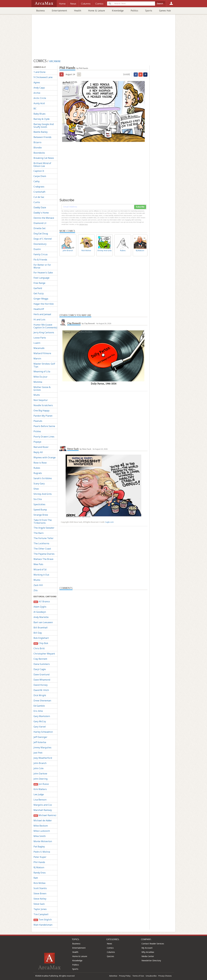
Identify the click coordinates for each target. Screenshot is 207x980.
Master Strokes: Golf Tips (44, 365)
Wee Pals (38, 564)
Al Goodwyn (40, 611)
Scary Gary (39, 483)
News (109, 943)
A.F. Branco (42, 601)
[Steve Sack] (62, 447)
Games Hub (165, 10)
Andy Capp (39, 87)
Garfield (38, 288)
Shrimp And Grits (43, 493)
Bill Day (38, 632)
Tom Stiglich (43, 919)
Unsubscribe (151, 976)
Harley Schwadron (43, 731)
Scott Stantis (40, 888)
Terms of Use (138, 976)
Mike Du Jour (40, 376)
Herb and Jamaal (42, 314)
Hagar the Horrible (44, 303)
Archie (37, 92)
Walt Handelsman (43, 924)
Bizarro (37, 142)
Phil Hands (39, 862)
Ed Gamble (39, 705)
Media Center (148, 956)
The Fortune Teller (44, 538)
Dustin (37, 249)
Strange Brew (41, 514)
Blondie (38, 147)
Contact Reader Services (153, 943)
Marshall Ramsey (43, 810)
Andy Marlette (41, 617)
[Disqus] (103, 700)
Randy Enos (40, 872)
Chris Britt (39, 648)
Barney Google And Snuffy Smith (44, 126)
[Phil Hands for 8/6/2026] (61, 74)
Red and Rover (41, 447)
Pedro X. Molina (42, 851)
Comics (110, 947)
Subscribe (140, 207)
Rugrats (38, 473)
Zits (36, 590)
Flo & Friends (40, 259)
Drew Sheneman (42, 700)
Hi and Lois (39, 319)
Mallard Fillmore (42, 353)
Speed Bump (40, 509)
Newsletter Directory (151, 960)
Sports (148, 10)
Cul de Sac (39, 197)
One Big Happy (41, 410)
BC (35, 108)
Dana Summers (42, 664)
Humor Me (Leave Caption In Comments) (45, 326)
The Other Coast (42, 548)
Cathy (37, 181)
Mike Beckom (41, 825)
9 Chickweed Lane (43, 77)
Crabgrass (39, 186)
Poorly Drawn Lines (44, 436)
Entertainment (59, 10)
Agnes (37, 82)
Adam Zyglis (40, 606)
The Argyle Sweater (44, 527)
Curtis (37, 202)
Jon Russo (41, 784)
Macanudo (39, 348)
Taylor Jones (40, 909)
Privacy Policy (125, 976)
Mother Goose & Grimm (42, 388)
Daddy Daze (40, 207)
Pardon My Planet (43, 415)
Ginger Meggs (41, 298)
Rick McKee (39, 883)
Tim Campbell (41, 914)
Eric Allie (38, 711)
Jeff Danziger (40, 737)
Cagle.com (109, 522)
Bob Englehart (41, 638)
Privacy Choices (165, 976)
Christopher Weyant (44, 653)
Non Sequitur (41, 400)
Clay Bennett (40, 658)
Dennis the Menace (44, 217)
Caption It (39, 170)
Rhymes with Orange (45, 457)
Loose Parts (40, 337)
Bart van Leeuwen (43, 622)
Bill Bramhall (41, 627)
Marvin (37, 358)
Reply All (38, 452)
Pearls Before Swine (44, 426)
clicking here (83, 224)
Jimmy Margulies (42, 747)
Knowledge (118, 10)
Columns (111, 952)
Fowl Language (41, 277)
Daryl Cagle (40, 669)
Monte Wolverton (43, 841)
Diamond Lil (40, 223)
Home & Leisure (96, 10)
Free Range (39, 283)
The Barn (39, 533)
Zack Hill (38, 585)
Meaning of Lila (42, 371)
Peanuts (38, 420)
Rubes (37, 467)
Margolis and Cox (43, 804)
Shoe (36, 488)
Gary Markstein (42, 716)
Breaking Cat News (44, 158)
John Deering (40, 778)
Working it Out (41, 574)
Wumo (37, 579)
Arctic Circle (40, 98)
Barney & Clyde (42, 118)
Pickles (37, 431)
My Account (147, 947)
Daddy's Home (41, 212)
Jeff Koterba (40, 742)
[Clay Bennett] (62, 322)
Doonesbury (40, 243)
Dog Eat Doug (41, 233)
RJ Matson (39, 867)
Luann (37, 342)
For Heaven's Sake (43, 272)
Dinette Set (39, 228)
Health (77, 10)
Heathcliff (39, 309)
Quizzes (110, 956)
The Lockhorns (41, 543)
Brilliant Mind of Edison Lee (42, 165)
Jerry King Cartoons (44, 332)
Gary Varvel (40, 726)
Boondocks (39, 152)
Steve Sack (39, 903)
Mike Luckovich (42, 830)
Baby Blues (39, 113)
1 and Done (39, 72)
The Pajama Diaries (44, 553)
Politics (134, 10)
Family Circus (41, 254)
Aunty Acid (39, 103)
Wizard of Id (40, 569)
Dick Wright (40, 695)
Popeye (37, 441)
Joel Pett (38, 752)
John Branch (40, 763)
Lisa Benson (40, 799)
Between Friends (42, 137)
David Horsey (41, 684)
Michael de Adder (43, 820)
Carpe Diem (40, 176)
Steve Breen (40, 893)
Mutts (37, 394)
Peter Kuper (40, 857)
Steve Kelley (40, 898)
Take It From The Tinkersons (43, 521)
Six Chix (38, 499)
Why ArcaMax (148, 952)
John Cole (39, 768)
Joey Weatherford (43, 757)
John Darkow (40, 773)
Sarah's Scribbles (43, 478)
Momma (38, 381)
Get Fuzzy (39, 293)
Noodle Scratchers (43, 405)
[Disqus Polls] (103, 625)
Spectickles (39, 504)
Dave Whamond (42, 679)
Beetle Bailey (41, 131)
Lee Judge (39, 794)
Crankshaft (39, 191)
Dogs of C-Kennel (43, 238)
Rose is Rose (40, 462)
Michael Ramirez (45, 815)
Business (40, 10)
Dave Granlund (41, 674)
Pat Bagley (39, 846)
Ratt (36, 877)
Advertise (113, 976)
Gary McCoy (40, 721)
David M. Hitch (41, 690)
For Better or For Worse (42, 266)
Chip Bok (41, 643)
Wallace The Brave (43, 559)
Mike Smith (40, 836)
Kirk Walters (40, 789)
